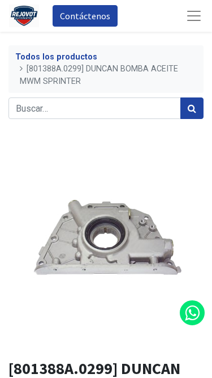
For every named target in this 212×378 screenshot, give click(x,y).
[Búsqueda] (192, 108)
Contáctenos (85, 16)
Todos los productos (56, 57)
